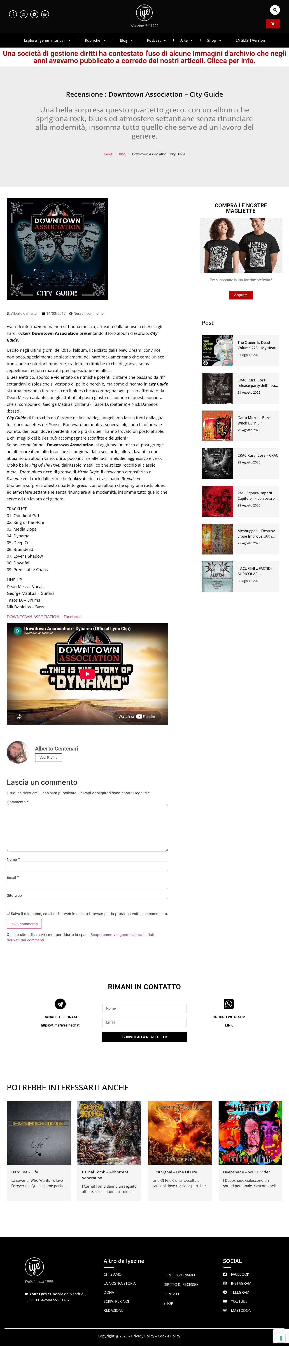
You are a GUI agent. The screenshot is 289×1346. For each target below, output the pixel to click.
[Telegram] (34, 14)
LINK (229, 1025)
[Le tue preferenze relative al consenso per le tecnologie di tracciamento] (281, 1338)
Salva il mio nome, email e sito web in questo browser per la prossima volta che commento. (89, 913)
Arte (184, 40)
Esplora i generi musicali (44, 40)
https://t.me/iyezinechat (60, 1025)
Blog (123, 40)
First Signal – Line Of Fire (174, 1172)
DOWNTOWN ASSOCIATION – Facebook (44, 616)
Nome (13, 859)
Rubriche (92, 40)
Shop (211, 40)
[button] (275, 10)
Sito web (14, 895)
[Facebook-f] (13, 14)
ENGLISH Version (250, 40)
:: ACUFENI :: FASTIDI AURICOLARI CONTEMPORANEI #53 (257, 574)
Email (13, 877)
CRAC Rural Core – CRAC (258, 455)
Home (108, 154)
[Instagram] (24, 14)
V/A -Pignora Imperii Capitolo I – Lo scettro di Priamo (258, 498)
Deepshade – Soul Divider (246, 1172)
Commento (18, 802)
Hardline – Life (24, 1172)
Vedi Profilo (49, 757)
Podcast (154, 40)
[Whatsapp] (45, 14)
